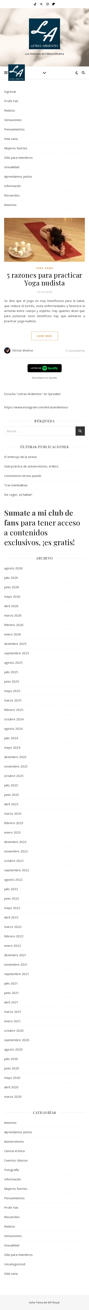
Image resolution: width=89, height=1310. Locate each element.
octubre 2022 (14, 861)
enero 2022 (12, 945)
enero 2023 (12, 832)
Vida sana (11, 139)
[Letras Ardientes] (44, 33)
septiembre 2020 (16, 1040)
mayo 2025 (12, 691)
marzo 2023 (13, 813)
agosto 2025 (13, 662)
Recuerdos (12, 195)
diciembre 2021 (15, 955)
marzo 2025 (13, 700)
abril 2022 (11, 917)
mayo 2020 (12, 1078)
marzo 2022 (13, 927)
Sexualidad (11, 167)
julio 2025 (11, 672)
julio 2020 (11, 1059)
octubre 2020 (14, 1030)
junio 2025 (11, 681)
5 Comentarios (75, 350)
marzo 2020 (13, 1096)
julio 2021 (11, 983)
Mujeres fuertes (15, 148)
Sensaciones (13, 120)
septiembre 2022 (16, 870)
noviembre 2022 (16, 851)
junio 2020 (11, 1068)
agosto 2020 (13, 1049)
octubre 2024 (14, 719)
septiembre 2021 (16, 974)
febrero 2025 (13, 710)
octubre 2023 (14, 776)
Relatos (9, 110)
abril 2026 (11, 606)
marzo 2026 (13, 615)
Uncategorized (14, 1264)
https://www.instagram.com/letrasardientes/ (36, 407)
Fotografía (11, 1170)
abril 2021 (11, 1002)
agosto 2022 (13, 879)
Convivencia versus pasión (22, 476)
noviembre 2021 (16, 964)
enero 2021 (12, 1021)
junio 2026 (11, 587)
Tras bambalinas (16, 485)
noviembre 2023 (16, 766)
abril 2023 (11, 804)
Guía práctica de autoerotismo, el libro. (31, 466)
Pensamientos (14, 129)
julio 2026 (11, 578)
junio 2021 (11, 993)
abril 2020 (11, 1087)
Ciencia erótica (14, 1151)
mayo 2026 (12, 596)
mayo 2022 (12, 908)
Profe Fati (11, 101)
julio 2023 (11, 785)
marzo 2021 (13, 1012)
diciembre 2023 (15, 757)
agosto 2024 (13, 728)
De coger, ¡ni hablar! (18, 494)
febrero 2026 (13, 625)
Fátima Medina (22, 350)
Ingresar (10, 91)
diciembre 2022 (15, 842)
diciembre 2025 (15, 644)
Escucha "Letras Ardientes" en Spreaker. (32, 394)
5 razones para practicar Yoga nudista (44, 278)
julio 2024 (11, 738)
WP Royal (53, 1302)
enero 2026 (12, 634)
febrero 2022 (13, 936)
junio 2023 (11, 795)
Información (12, 186)
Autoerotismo (14, 1141)
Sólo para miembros (18, 157)
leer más (45, 336)
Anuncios (10, 205)
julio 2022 (11, 889)
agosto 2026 (13, 568)
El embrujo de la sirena (20, 457)
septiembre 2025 (16, 653)
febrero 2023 (13, 823)
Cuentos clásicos (16, 1160)
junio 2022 (11, 898)
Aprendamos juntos (18, 176)
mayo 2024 (12, 747)
